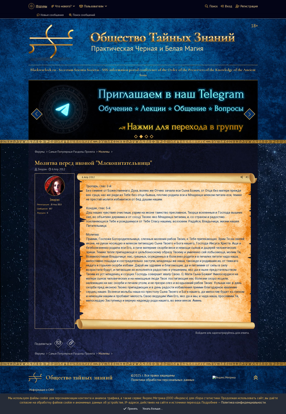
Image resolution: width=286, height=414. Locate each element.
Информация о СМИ (41, 390)
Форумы (41, 6)
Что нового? (63, 6)
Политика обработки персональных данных (162, 380)
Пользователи (93, 6)
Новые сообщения (52, 15)
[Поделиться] (241, 177)
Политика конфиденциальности (243, 402)
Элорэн (42, 169)
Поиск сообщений (84, 15)
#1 (247, 177)
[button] (74, 6)
